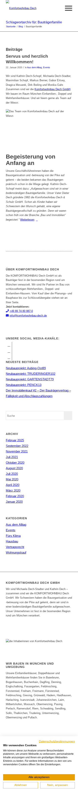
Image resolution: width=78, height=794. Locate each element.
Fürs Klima (13, 535)
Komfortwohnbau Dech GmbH (52, 89)
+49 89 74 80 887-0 (21, 311)
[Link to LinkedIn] (9, 357)
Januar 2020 (14, 501)
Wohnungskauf (16, 552)
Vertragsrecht (15, 547)
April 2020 (12, 485)
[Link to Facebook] (9, 345)
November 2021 (17, 451)
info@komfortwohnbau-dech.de (28, 315)
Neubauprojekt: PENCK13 (23, 385)
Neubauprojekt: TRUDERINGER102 (30, 373)
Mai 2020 (12, 479)
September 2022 (17, 446)
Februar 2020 (15, 496)
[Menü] (66, 8)
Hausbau (12, 541)
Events (46, 67)
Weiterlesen (27, 219)
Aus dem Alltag (34, 67)
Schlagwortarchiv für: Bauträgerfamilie (34, 22)
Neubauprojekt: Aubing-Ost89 (26, 368)
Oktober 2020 (15, 462)
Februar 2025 (15, 440)
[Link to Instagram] (9, 351)
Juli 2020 (12, 473)
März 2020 (13, 490)
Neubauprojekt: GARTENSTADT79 (30, 379)
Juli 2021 (12, 457)
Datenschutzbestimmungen (57, 741)
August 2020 (14, 468)
